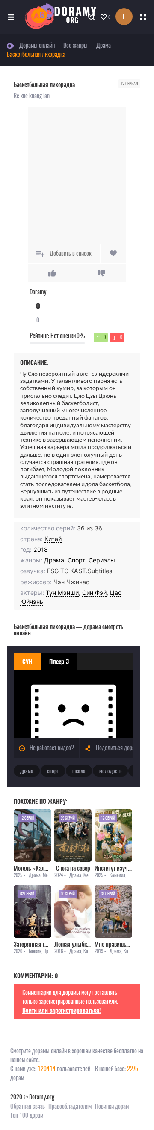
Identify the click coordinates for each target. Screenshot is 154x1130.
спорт (53, 770)
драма (26, 770)
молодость (110, 770)
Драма (54, 560)
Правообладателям (70, 1106)
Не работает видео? (51, 748)
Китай (53, 538)
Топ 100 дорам (26, 1115)
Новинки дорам (112, 1106)
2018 (40, 549)
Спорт (76, 560)
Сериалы (102, 560)
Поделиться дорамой (119, 748)
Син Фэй (94, 592)
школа (79, 770)
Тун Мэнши (62, 592)
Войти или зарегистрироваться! (61, 1010)
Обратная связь (27, 1106)
